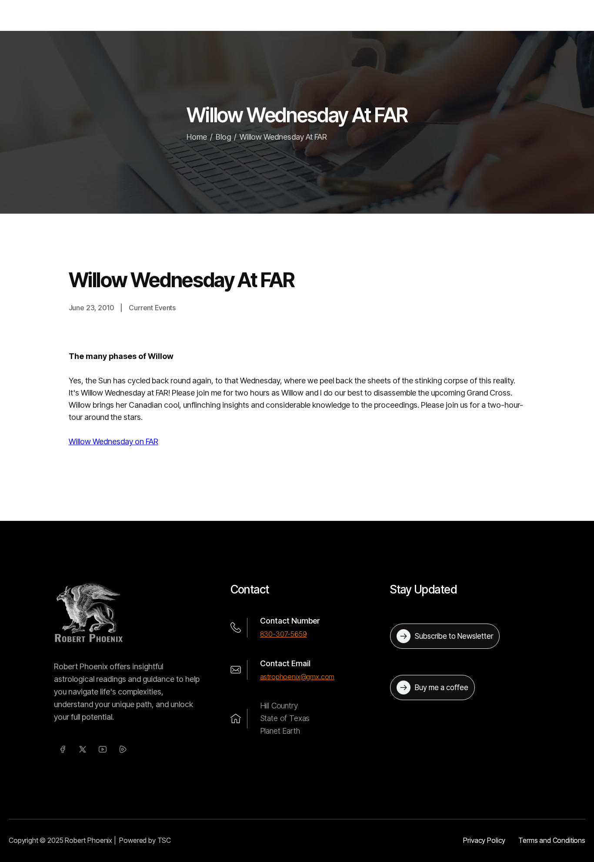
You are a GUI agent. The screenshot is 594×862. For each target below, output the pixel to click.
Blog (223, 136)
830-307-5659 (283, 634)
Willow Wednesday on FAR (113, 441)
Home (197, 136)
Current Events (152, 307)
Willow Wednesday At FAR (283, 136)
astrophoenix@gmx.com (297, 676)
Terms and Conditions (551, 840)
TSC (164, 840)
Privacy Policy (484, 840)
